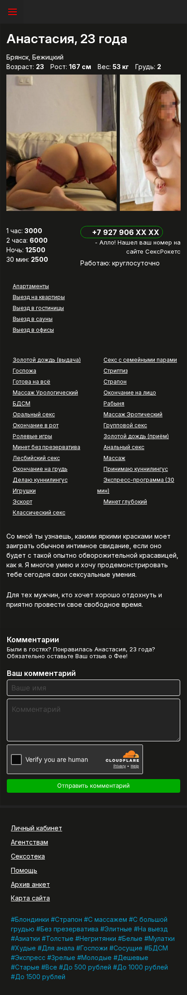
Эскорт (22, 501)
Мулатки (161, 938)
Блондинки (32, 919)
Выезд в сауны (33, 318)
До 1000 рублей (142, 967)
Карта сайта (30, 898)
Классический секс (39, 512)
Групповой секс (125, 425)
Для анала (58, 948)
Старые (27, 967)
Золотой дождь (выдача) (47, 359)
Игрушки (24, 490)
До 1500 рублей (40, 976)
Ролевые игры (32, 436)
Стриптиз (115, 370)
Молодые (96, 957)
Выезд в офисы (33, 329)
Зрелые (63, 957)
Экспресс (30, 957)
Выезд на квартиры (39, 297)
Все (51, 967)
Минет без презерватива (46, 447)
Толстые (60, 938)
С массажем (107, 919)
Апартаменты (31, 286)
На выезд (153, 929)
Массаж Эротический (132, 414)
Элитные (118, 929)
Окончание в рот (36, 425)
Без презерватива (69, 929)
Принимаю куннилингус (135, 468)
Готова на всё (31, 381)
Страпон (115, 381)
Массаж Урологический (45, 392)
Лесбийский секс (36, 458)
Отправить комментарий (93, 785)
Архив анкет (30, 884)
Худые (25, 948)
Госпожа (24, 370)
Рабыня (113, 403)
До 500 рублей (87, 967)
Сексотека (28, 856)
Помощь (24, 870)
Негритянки (97, 938)
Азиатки (27, 938)
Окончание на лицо (129, 392)
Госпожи (94, 948)
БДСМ (21, 403)
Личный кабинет (36, 828)
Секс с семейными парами (140, 359)
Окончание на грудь (40, 468)
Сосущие (128, 948)
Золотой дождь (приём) (136, 436)
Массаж (114, 458)
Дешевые (133, 957)
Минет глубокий (125, 501)
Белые (132, 938)
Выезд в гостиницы (38, 308)
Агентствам (29, 842)
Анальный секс (123, 447)
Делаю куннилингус (40, 479)
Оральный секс (34, 414)
